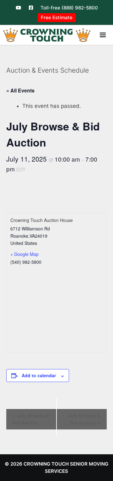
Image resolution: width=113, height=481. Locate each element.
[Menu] (104, 35)
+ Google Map (24, 254)
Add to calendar (39, 375)
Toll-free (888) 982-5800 (69, 8)
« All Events (20, 90)
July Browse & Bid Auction (31, 419)
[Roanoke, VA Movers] (46, 35)
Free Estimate (57, 17)
